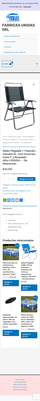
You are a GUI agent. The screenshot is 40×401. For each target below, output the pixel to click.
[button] (37, 63)
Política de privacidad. (20, 384)
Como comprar (10, 41)
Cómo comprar (20, 379)
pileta (12, 191)
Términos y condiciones (20, 387)
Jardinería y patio (14, 137)
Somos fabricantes (20, 382)
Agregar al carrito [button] (8, 283)
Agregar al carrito (26, 179)
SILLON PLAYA (7, 194)
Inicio (5, 137)
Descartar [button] (27, 7)
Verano (32, 147)
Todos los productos (12, 36)
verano (15, 194)
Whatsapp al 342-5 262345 (14, 52)
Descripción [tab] (7, 208)
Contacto (7, 47)
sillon (28, 191)
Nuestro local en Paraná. (20, 389)
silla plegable (20, 191)
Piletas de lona (23, 147)
